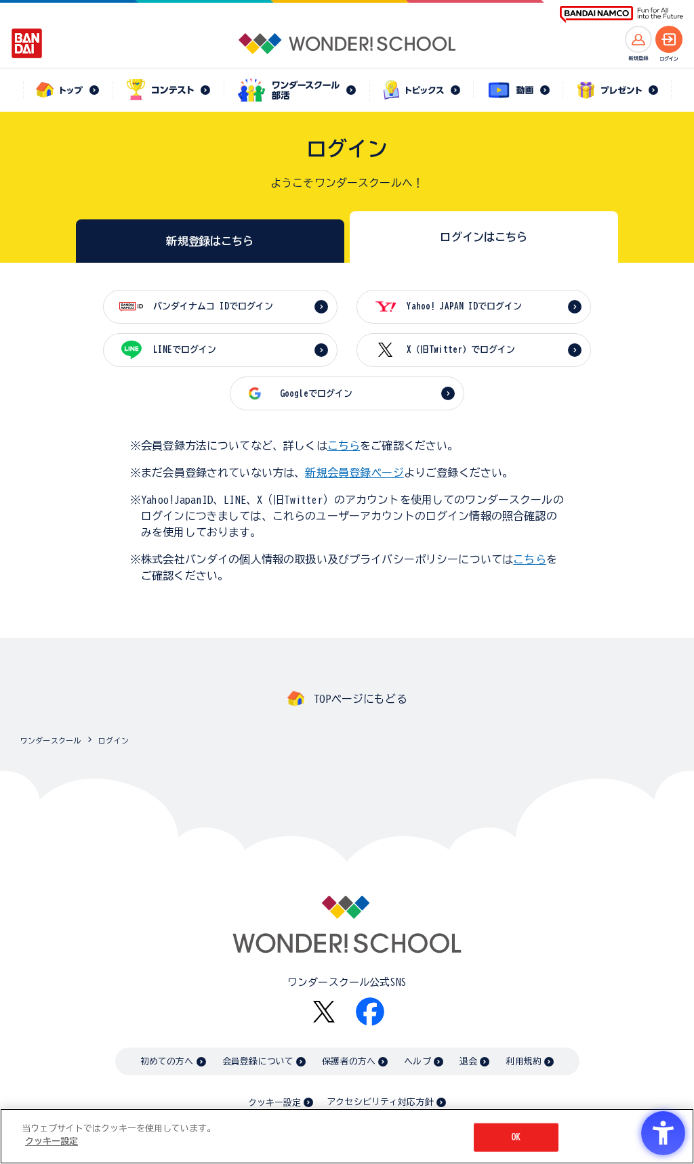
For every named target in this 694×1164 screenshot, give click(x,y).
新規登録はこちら (209, 241)
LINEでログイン (184, 349)
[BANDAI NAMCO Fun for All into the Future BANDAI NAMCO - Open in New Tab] (621, 14)
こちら (343, 445)
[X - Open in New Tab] (324, 1012)
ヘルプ (417, 1061)
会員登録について (257, 1061)
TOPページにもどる (360, 698)
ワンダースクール (50, 740)
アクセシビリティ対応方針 (380, 1102)
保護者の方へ (348, 1061)
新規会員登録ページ (354, 472)
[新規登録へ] (638, 39)
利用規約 (524, 1061)
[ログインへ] (668, 39)
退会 (468, 1061)
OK (515, 1137)
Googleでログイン (316, 393)
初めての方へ (167, 1061)
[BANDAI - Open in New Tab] (27, 43)
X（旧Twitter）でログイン (461, 349)
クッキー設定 (274, 1102)
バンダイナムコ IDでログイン (213, 306)
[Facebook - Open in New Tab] (370, 1011)
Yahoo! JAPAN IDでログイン (464, 306)
